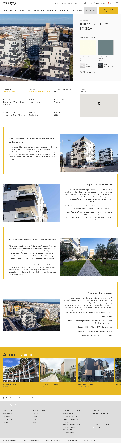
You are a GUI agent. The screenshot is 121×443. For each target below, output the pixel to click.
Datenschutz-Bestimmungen (53, 440)
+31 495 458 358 (70, 427)
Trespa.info (90, 10)
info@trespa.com (69, 432)
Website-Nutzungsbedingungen (31, 440)
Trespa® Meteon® (9, 92)
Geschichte (6, 416)
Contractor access (72, 440)
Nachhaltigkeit (7, 413)
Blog (34, 422)
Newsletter (6, 422)
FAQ (34, 419)
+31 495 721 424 (69, 422)
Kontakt (35, 416)
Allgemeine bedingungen (10, 440)
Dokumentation (7, 419)
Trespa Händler (101, 3)
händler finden (91, 72)
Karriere (35, 413)
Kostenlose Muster (108, 10)
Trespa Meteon (38, 152)
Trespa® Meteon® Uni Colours (39, 92)
